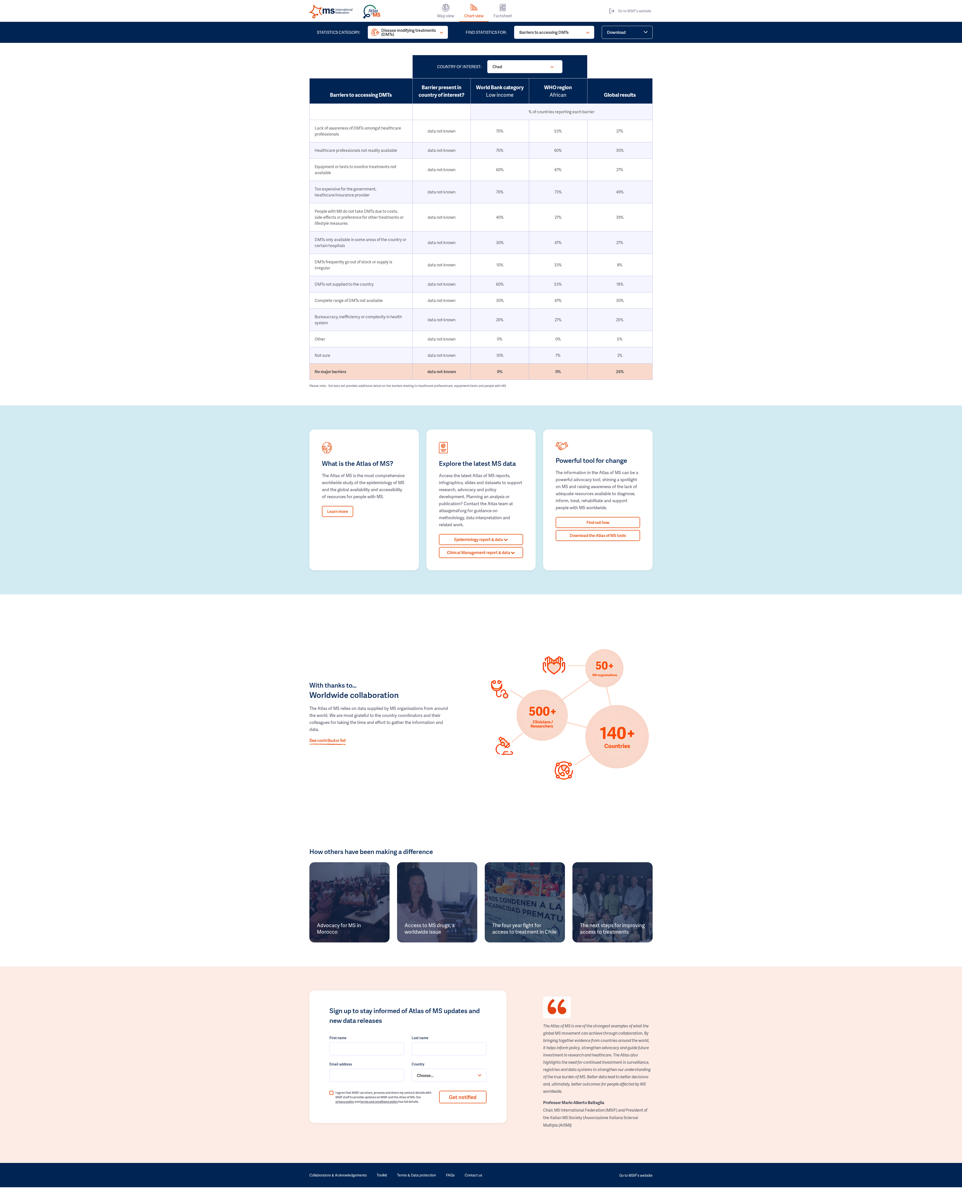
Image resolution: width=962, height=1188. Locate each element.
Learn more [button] (337, 511)
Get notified (462, 1097)
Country (418, 1064)
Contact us (473, 1175)
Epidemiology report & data (479, 539)
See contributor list (327, 740)
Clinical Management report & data (479, 552)
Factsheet (503, 16)
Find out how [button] (598, 522)
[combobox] (449, 1075)
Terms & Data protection (416, 1175)
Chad (497, 66)
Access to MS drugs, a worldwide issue (430, 928)
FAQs (450, 1175)
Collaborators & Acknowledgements (338, 1175)
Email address (340, 1064)
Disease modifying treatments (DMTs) (408, 32)
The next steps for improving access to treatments (612, 928)
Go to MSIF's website (634, 11)
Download (616, 32)
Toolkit (382, 1175)
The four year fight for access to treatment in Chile (524, 928)
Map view (445, 16)
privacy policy (344, 1102)
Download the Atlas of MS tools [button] (598, 535)
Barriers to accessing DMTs (544, 32)
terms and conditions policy (379, 1102)
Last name (420, 1037)
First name (337, 1037)
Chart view (474, 16)
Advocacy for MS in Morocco (339, 928)
